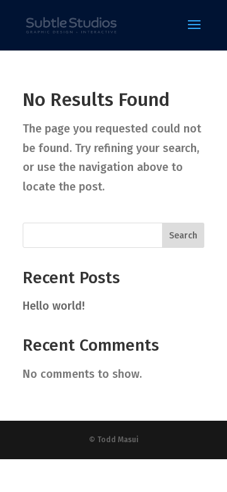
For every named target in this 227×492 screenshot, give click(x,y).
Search (183, 235)
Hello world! (53, 306)
